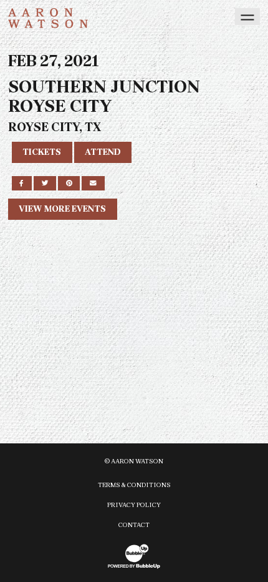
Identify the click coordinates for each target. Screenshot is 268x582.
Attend (103, 152)
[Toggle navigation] (247, 16)
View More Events (62, 209)
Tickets (41, 152)
